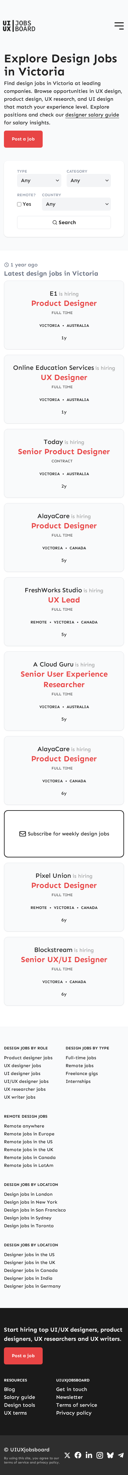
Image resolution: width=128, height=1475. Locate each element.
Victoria (49, 325)
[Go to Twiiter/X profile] (67, 1455)
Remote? (26, 195)
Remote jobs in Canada (30, 1157)
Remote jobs (80, 1065)
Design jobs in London (28, 1194)
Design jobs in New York (30, 1202)
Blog (9, 1389)
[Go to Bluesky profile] (110, 1455)
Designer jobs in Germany (32, 1286)
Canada (78, 548)
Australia (78, 325)
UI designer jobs (22, 1073)
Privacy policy (74, 1413)
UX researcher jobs (25, 1089)
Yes (27, 204)
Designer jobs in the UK (29, 1262)
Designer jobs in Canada (31, 1270)
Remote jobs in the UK (28, 1149)
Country (51, 195)
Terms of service (76, 1405)
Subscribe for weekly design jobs (68, 834)
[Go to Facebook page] (78, 1455)
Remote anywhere (24, 1126)
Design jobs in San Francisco (35, 1210)
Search (67, 222)
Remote (39, 622)
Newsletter (69, 1397)
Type (22, 171)
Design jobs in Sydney (28, 1218)
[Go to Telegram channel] (120, 1455)
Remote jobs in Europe (29, 1134)
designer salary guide (92, 115)
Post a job (23, 139)
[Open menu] (119, 26)
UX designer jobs (22, 1065)
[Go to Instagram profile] (99, 1455)
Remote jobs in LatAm (28, 1165)
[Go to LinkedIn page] (89, 1455)
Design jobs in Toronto (29, 1226)
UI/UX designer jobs (26, 1081)
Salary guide (19, 1397)
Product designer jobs (28, 1058)
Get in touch (71, 1389)
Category (77, 171)
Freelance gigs (82, 1073)
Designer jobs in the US (29, 1254)
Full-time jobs (81, 1058)
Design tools (19, 1405)
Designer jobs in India (28, 1278)
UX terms (15, 1413)
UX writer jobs (19, 1097)
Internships (78, 1081)
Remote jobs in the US (28, 1142)
